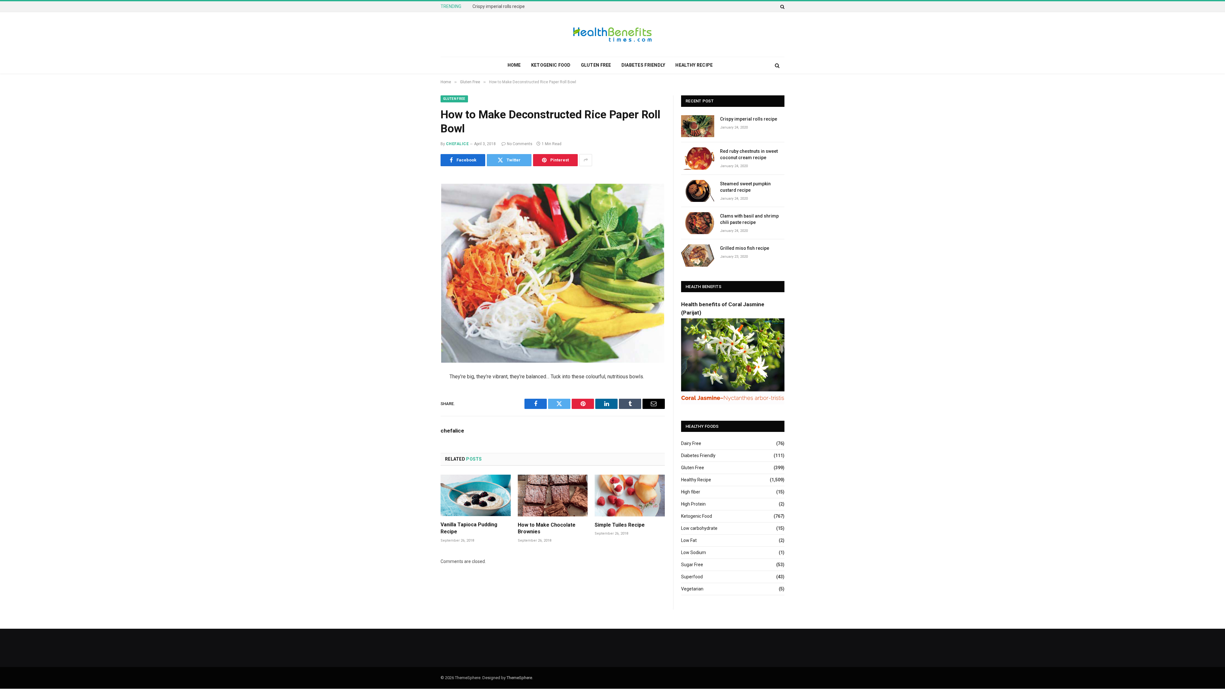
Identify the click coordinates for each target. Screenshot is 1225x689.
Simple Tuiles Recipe (620, 525)
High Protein (693, 504)
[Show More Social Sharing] (585, 160)
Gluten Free (596, 65)
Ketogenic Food (551, 65)
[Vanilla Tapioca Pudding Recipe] (476, 495)
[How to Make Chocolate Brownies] (553, 495)
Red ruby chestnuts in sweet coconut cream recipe (523, 6)
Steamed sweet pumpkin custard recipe (745, 187)
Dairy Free (691, 443)
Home (514, 65)
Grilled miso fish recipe (744, 248)
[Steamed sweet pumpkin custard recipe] (697, 191)
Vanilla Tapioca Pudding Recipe (469, 528)
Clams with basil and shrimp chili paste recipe (749, 219)
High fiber (690, 491)
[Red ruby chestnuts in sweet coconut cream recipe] (697, 158)
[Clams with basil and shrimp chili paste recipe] (697, 223)
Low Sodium (693, 552)
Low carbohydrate (699, 528)
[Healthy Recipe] (612, 34)
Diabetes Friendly (643, 65)
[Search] (781, 6)
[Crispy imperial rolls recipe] (697, 126)
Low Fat (689, 540)
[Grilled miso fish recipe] (697, 255)
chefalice (457, 144)
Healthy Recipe (694, 65)
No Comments (519, 144)
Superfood (692, 576)
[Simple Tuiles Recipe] (630, 495)
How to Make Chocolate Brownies (546, 528)
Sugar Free (692, 564)
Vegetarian (692, 588)
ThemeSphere (519, 677)
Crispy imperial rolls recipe (748, 119)
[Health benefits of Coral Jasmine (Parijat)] (732, 402)
